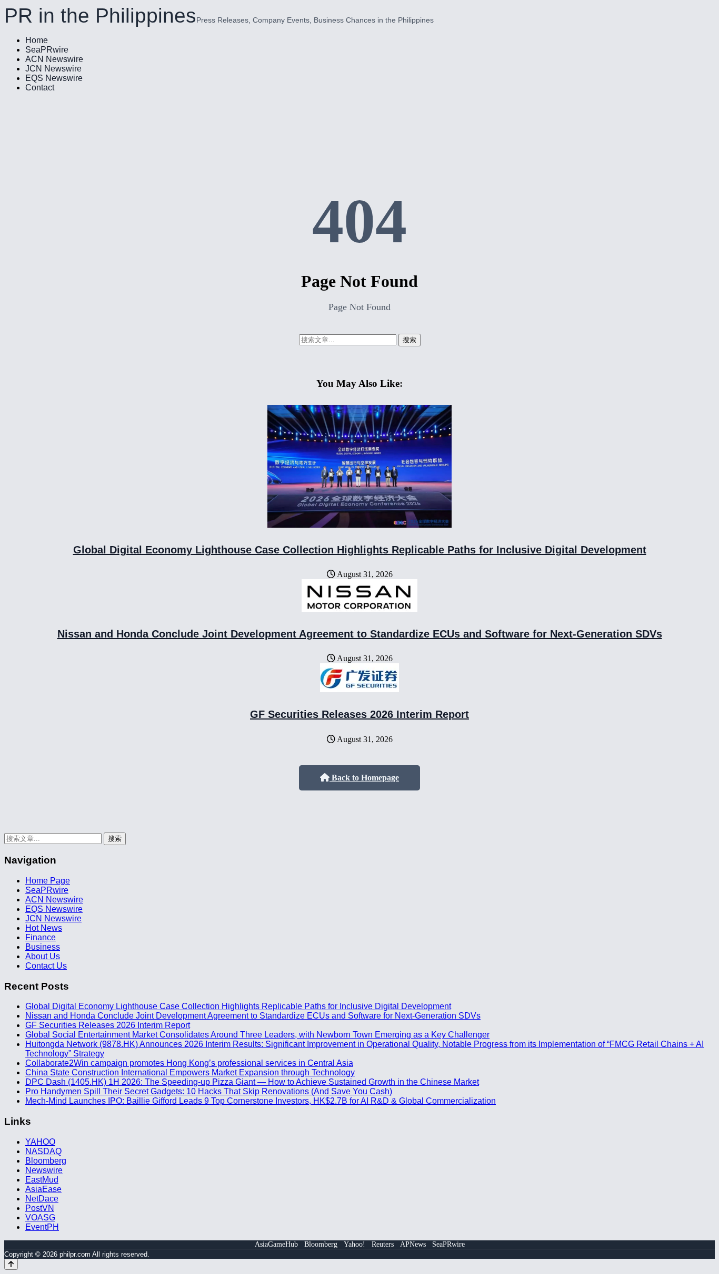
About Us (42, 956)
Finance (40, 937)
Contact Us (46, 965)
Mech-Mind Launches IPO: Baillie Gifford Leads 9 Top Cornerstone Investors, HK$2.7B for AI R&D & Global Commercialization (260, 1100)
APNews (413, 1244)
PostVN (39, 1208)
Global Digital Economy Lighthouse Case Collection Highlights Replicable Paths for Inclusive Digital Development (359, 550)
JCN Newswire (53, 68)
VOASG (40, 1217)
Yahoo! (354, 1244)
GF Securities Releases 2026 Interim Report (359, 714)
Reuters (383, 1244)
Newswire (44, 1170)
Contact (39, 87)
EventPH (42, 1226)
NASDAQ (43, 1151)
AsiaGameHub (276, 1244)
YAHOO (40, 1141)
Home (36, 40)
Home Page (47, 880)
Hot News (43, 927)
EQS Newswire (54, 78)
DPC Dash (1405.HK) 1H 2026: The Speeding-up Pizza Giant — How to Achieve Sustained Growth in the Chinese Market (252, 1081)
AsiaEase (43, 1189)
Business (42, 946)
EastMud (41, 1179)
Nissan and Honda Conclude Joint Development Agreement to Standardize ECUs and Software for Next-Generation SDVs (359, 634)
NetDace (41, 1198)
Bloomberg (45, 1160)
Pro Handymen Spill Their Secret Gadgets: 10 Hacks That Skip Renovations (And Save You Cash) (208, 1091)
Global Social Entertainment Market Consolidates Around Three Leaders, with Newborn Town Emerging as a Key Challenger (257, 1034)
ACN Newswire (54, 59)
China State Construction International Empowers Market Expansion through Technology (190, 1072)
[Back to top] (11, 1264)
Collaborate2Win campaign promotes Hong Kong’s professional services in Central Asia (189, 1063)
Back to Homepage (364, 777)
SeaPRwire (46, 49)
